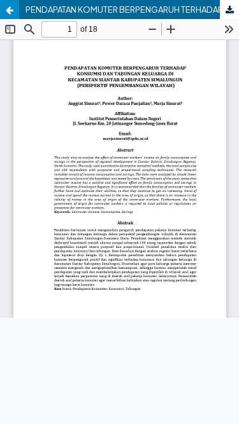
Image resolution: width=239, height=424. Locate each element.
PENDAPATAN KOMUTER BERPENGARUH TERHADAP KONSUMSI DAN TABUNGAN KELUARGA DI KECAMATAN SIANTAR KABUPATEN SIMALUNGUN (132, 9)
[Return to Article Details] (9, 9)
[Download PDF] (229, 9)
